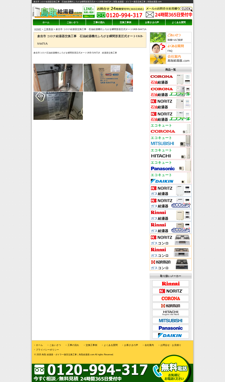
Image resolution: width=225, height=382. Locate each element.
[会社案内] (170, 63)
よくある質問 (179, 22)
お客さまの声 (152, 22)
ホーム (45, 22)
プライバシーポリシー (47, 349)
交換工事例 (125, 22)
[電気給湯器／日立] (170, 158)
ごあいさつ (72, 22)
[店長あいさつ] (170, 41)
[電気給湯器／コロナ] (170, 133)
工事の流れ (99, 22)
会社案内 (149, 345)
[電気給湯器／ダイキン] (170, 182)
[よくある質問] (170, 52)
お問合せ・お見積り (170, 345)
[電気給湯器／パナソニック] (170, 170)
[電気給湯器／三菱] (170, 145)
